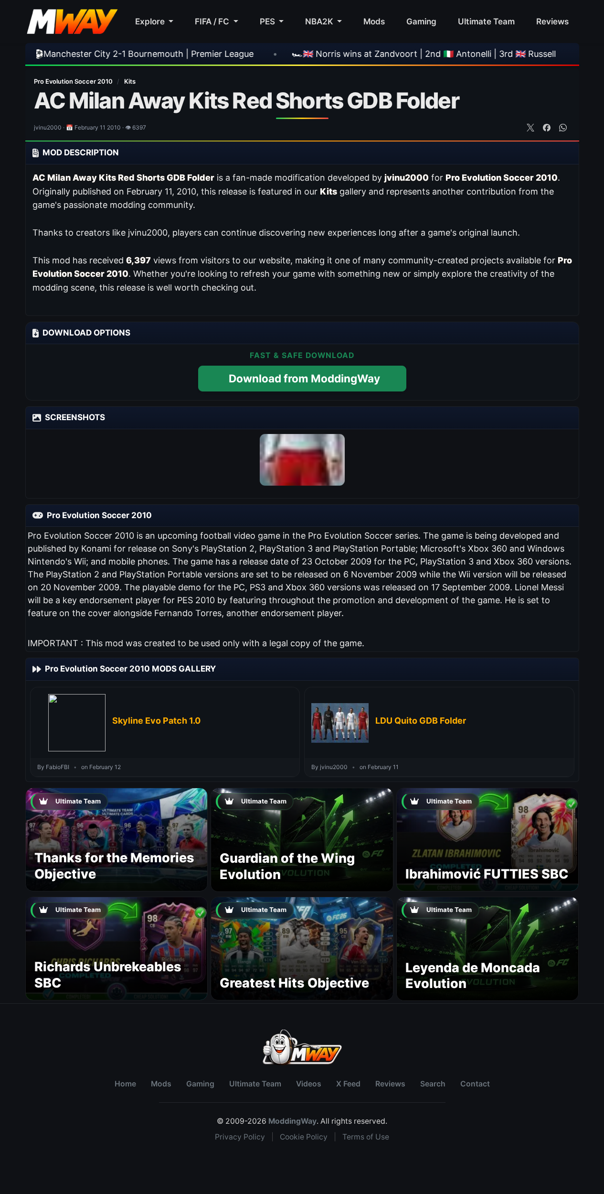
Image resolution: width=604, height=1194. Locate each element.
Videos (308, 1083)
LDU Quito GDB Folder (420, 721)
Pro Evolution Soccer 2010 (74, 81)
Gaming (421, 21)
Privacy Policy (240, 1136)
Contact (475, 1083)
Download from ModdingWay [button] (304, 378)
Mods (374, 21)
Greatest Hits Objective (294, 983)
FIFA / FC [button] (213, 21)
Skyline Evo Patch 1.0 (156, 721)
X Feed (348, 1083)
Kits (130, 81)
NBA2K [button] (320, 21)
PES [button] (268, 21)
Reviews (552, 21)
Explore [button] (151, 21)
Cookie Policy (304, 1136)
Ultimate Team (486, 21)
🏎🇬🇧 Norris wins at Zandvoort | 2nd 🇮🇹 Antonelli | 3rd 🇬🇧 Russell (336, 54)
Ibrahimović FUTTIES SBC (487, 874)
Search (432, 1083)
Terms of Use (365, 1136)
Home (125, 1083)
